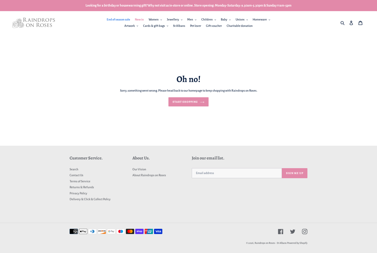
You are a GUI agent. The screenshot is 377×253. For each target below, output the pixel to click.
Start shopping (185, 102)
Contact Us (76, 175)
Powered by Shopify (297, 243)
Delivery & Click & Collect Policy (90, 199)
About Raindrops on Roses (149, 175)
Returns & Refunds (82, 187)
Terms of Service (80, 181)
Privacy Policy (78, 193)
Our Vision (139, 169)
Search (74, 169)
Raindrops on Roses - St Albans (271, 243)
